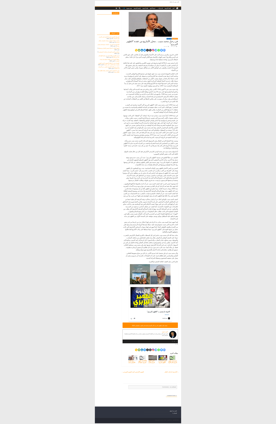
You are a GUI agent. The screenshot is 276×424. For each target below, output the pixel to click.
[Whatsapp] (158, 50)
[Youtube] (174, 341)
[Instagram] (153, 50)
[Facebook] (164, 50)
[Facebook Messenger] (161, 50)
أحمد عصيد (166, 46)
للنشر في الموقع (173, 411)
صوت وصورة (129, 8)
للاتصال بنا (175, 413)
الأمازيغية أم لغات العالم (172, 372)
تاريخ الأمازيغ (152, 8)
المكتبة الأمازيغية (137, 8)
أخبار (173, 8)
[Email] (139, 50)
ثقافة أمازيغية (145, 8)
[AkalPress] (177, 8)
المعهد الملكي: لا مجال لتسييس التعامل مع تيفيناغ (109, 48)
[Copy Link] (136, 50)
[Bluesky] (144, 50)
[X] (150, 50)
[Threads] (147, 50)
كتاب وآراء (160, 8)
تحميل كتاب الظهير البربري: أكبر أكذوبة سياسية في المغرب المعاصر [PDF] (149, 325)
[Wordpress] (172, 341)
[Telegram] (156, 50)
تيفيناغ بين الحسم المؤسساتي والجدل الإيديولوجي (109, 52)
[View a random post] (116, 8)
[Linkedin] (142, 50)
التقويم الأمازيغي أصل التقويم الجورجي (132, 372)
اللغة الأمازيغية (168, 8)
